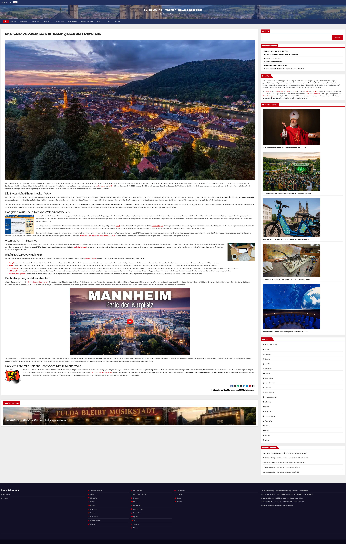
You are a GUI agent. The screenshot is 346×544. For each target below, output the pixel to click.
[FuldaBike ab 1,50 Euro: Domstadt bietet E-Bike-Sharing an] (291, 218)
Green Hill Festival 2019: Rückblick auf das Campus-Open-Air (287, 193)
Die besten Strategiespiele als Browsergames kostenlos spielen (285, 453)
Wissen (117, 21)
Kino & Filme (269, 392)
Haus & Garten (292, 91)
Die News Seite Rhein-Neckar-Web (276, 51)
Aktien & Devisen (271, 345)
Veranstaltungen (157, 226)
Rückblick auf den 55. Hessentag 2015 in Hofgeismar (233, 390)
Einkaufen (268, 354)
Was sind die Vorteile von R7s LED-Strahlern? (277, 505)
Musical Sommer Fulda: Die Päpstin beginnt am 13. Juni (285, 148)
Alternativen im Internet (272, 58)
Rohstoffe (268, 421)
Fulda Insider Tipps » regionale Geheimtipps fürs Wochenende (284, 462)
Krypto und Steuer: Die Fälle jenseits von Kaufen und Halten (282, 498)
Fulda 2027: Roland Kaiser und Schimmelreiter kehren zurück (35, 420)
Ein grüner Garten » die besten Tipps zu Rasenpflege (281, 467)
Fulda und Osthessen (313, 94)
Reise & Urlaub (87, 21)
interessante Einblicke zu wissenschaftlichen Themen (97, 236)
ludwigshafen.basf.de (80, 247)
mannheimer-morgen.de (17, 274)
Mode (267, 407)
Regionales (72, 21)
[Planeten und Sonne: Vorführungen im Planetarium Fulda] (291, 307)
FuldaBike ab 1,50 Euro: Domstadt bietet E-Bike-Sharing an (286, 239)
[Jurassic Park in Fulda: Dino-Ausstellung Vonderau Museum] (291, 261)
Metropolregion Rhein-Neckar (37, 282)
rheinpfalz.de (100, 186)
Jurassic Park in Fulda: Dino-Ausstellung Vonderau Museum (286, 279)
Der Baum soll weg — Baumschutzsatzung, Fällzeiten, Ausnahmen (284, 490)
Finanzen (23, 21)
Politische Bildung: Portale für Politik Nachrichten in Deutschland (285, 458)
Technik (315, 91)
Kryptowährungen (271, 397)
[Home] (6, 21)
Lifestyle (60, 21)
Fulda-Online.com (10, 490)
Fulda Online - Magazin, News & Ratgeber (173, 10)
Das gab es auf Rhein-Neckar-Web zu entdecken (281, 54)
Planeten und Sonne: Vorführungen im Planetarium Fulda (285, 332)
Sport (108, 21)
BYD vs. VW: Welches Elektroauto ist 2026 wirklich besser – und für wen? (287, 494)
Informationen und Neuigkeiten (102, 372)
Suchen (265, 31)
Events (267, 359)
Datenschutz (5, 495)
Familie (267, 364)
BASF (110, 186)
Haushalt (48, 21)
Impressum (5, 498)
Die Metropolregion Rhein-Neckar (276, 65)
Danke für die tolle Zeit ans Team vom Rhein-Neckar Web (284, 69)
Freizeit (267, 373)
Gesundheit (35, 21)
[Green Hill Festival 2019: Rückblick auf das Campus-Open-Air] (291, 172)
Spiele (99, 21)
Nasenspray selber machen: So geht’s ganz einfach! (281, 472)
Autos (13, 21)
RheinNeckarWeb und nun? (273, 62)
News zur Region (91, 258)
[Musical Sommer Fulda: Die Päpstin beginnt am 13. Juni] (291, 127)
